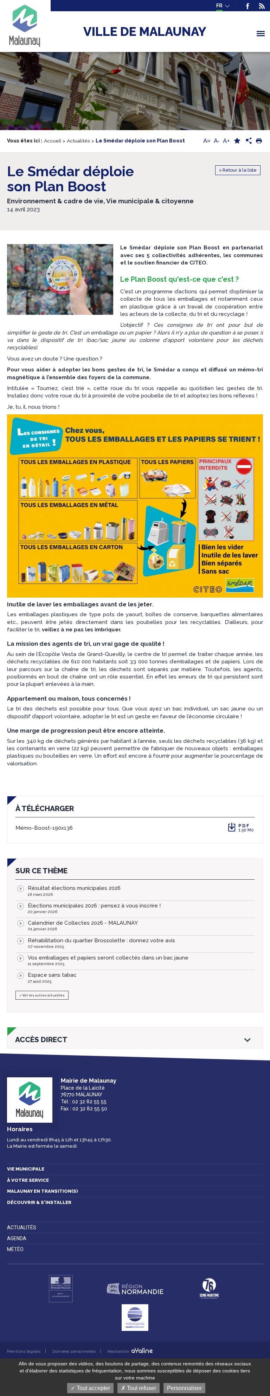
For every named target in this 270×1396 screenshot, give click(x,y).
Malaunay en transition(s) (42, 1191)
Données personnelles (74, 1351)
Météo (15, 1249)
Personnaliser (184, 1388)
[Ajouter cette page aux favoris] (237, 141)
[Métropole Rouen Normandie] (135, 1317)
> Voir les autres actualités (42, 995)
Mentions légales (23, 1351)
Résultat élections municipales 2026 (74, 891)
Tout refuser (141, 1388)
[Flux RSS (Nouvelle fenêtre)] (259, 5)
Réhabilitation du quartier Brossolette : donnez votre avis (101, 943)
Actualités (21, 1227)
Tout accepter (92, 1388)
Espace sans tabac (52, 977)
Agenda (16, 1238)
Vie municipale (25, 1169)
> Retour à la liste (238, 170)
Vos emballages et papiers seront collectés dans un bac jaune (108, 960)
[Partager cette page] (247, 141)
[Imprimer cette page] (259, 141)
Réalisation (119, 1351)
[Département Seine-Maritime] (209, 1288)
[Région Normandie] (135, 1289)
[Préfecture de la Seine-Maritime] (61, 1288)
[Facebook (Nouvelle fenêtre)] (247, 5)
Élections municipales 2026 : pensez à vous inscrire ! (94, 908)
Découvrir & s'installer (39, 1202)
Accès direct (41, 1039)
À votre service (28, 1180)
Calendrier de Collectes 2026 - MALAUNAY (83, 925)
